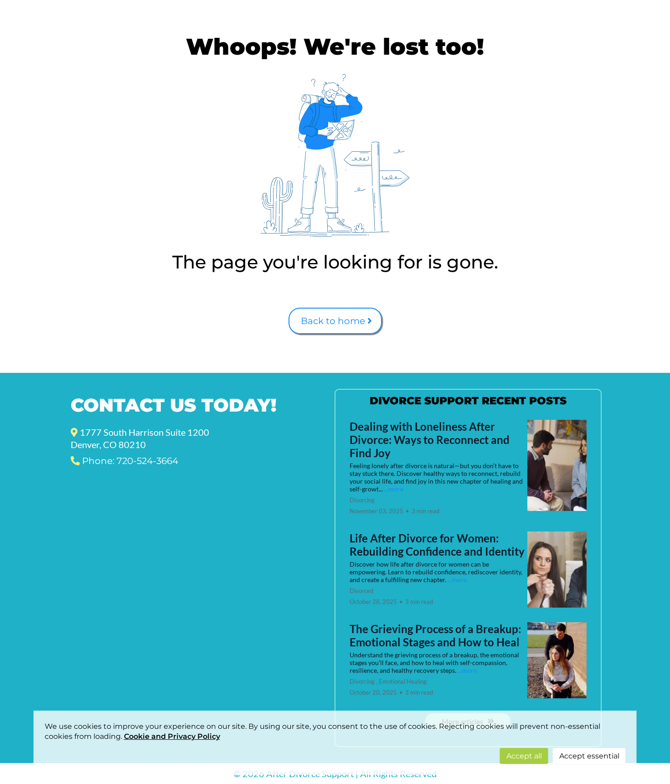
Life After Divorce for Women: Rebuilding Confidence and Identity (437, 544)
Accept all (524, 756)
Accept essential (589, 756)
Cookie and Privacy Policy (172, 736)
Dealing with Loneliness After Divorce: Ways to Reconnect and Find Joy (430, 439)
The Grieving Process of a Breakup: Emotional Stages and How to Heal (435, 635)
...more (393, 489)
